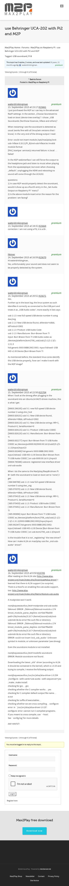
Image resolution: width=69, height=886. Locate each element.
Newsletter (30, 876)
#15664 (42, 226)
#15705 (41, 573)
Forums (25, 47)
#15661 (42, 107)
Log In (12, 794)
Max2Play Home (12, 47)
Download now (34, 831)
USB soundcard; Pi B (22, 56)
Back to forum (35, 79)
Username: (13, 755)
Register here (12, 801)
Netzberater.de (45, 869)
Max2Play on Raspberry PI (43, 47)
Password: (13, 765)
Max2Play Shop (16, 876)
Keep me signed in (18, 776)
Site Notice (34, 880)
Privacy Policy (53, 876)
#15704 (42, 392)
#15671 (42, 296)
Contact (41, 876)
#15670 (42, 257)
